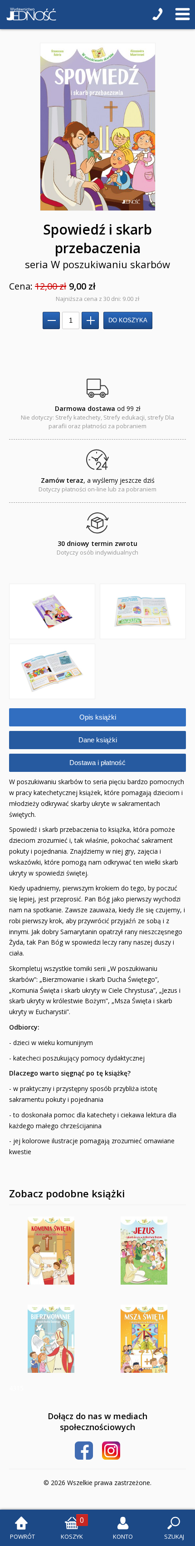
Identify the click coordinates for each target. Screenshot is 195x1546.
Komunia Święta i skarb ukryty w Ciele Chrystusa (51, 1250)
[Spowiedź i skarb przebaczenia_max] (97, 127)
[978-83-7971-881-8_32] (52, 671)
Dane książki (97, 740)
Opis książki (97, 717)
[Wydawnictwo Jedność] (29, 14)
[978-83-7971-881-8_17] (52, 611)
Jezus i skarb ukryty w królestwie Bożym (144, 1250)
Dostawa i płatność (97, 762)
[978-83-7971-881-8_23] (143, 611)
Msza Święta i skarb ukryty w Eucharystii (144, 1339)
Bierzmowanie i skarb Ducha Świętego (51, 1339)
